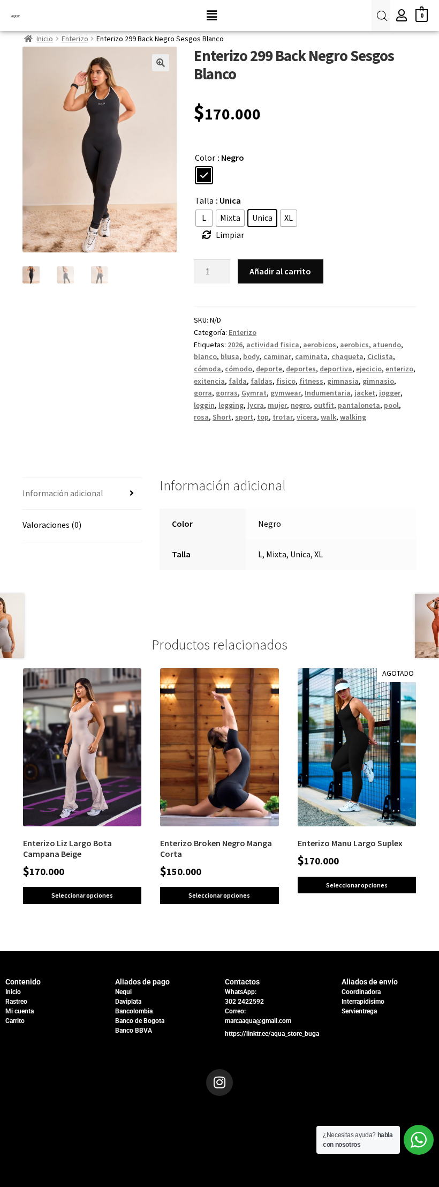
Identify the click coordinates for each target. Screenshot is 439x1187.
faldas (262, 381)
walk (328, 417)
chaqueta (347, 356)
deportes (301, 369)
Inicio (44, 38)
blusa (230, 356)
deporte (269, 369)
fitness (311, 381)
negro (300, 405)
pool (391, 405)
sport (244, 417)
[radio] (204, 175)
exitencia (209, 381)
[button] (211, 15)
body (251, 356)
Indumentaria (328, 393)
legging (231, 405)
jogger (389, 393)
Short (222, 417)
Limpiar (230, 234)
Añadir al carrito (280, 271)
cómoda (207, 369)
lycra (255, 405)
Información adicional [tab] (62, 493)
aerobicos (319, 344)
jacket (364, 393)
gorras (227, 393)
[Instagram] (219, 1082)
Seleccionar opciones (82, 895)
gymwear (285, 393)
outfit (324, 405)
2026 (235, 344)
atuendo (387, 344)
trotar (283, 417)
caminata (311, 356)
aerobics (354, 344)
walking (353, 417)
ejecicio (369, 369)
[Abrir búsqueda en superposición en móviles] (380, 16)
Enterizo (75, 38)
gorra (203, 393)
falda (238, 381)
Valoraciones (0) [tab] (51, 524)
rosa (201, 417)
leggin (204, 405)
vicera (307, 417)
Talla (204, 200)
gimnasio (378, 381)
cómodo (238, 369)
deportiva (336, 369)
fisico (286, 381)
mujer (277, 405)
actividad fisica (272, 344)
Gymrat (254, 393)
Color (205, 157)
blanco (205, 356)
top (263, 417)
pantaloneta (359, 405)
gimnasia (343, 381)
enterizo (399, 369)
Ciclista (380, 356)
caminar (277, 356)
